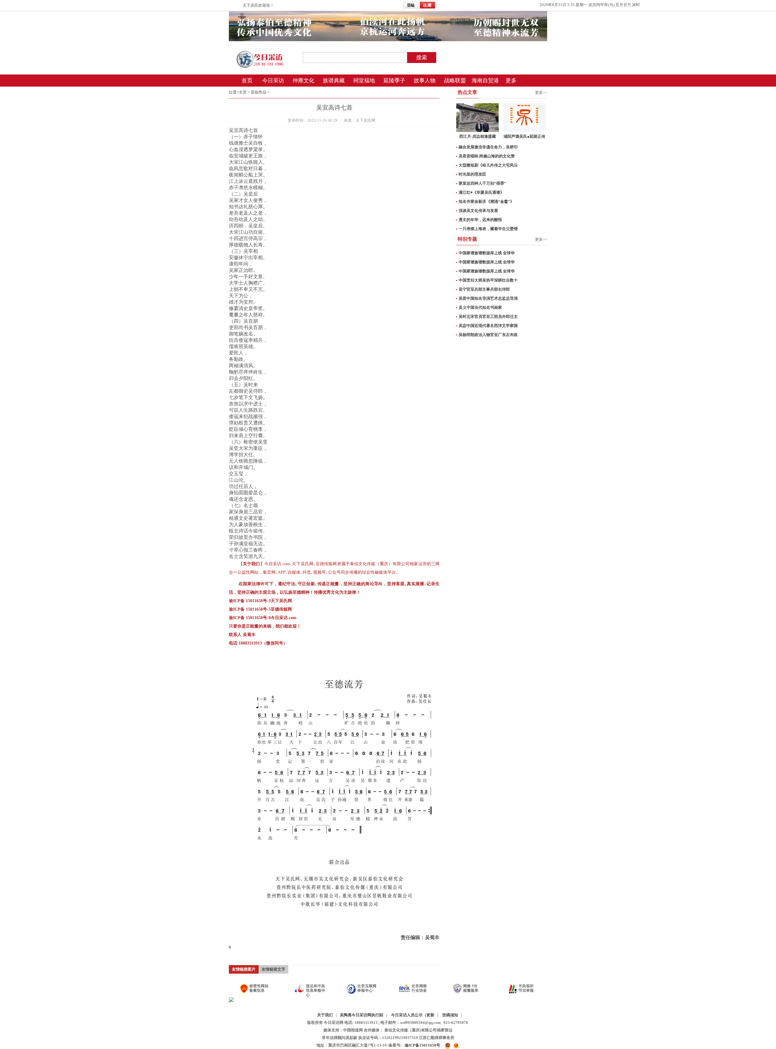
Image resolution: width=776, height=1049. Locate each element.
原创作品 (258, 92)
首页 (247, 81)
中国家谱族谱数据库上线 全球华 (487, 253)
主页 (243, 92)
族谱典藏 (334, 81)
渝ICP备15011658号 (422, 1045)
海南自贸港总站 (485, 82)
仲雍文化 (303, 81)
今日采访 (273, 81)
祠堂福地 (364, 81)
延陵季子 (394, 81)
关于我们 (325, 1015)
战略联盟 (455, 81)
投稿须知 (450, 1015)
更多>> (541, 92)
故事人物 (425, 81)
